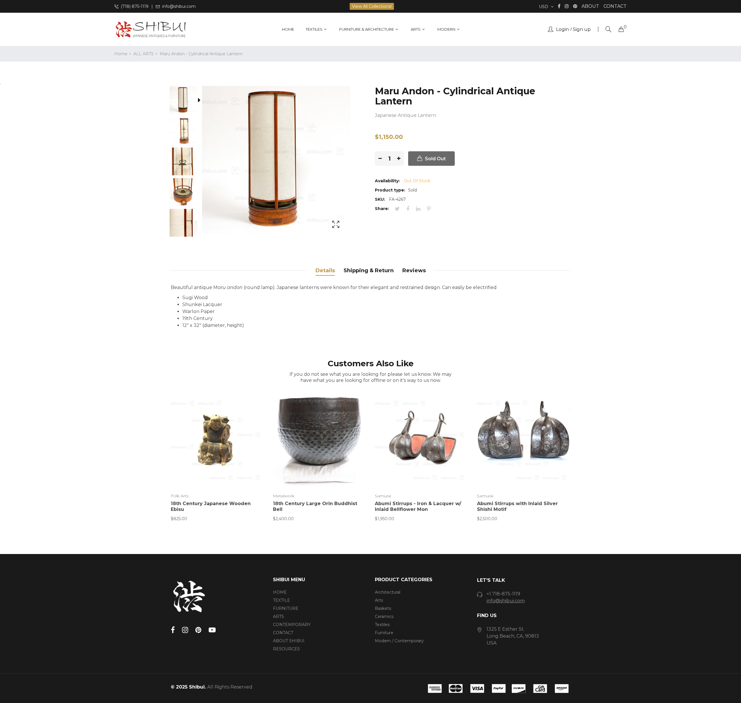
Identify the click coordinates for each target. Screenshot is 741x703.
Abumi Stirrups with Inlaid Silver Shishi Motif (517, 506)
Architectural (387, 592)
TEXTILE (281, 600)
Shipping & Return (369, 270)
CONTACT (615, 6)
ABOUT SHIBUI (289, 640)
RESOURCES (286, 649)
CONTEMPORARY (292, 624)
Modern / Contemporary (399, 640)
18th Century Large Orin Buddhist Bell (315, 506)
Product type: (390, 190)
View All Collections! (372, 6)
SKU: (380, 199)
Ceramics (384, 616)
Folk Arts (179, 495)
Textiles (382, 624)
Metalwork (283, 495)
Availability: (387, 180)
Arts (379, 600)
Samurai (383, 495)
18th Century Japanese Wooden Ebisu (211, 506)
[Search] (608, 29)
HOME (280, 592)
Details (325, 270)
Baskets (383, 608)
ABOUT (590, 6)
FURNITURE (285, 608)
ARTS (278, 616)
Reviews (414, 270)
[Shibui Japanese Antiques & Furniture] (150, 29)
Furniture (384, 632)
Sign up (582, 29)
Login (562, 29)
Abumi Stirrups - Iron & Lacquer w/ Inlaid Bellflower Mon (418, 506)
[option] (186, 101)
